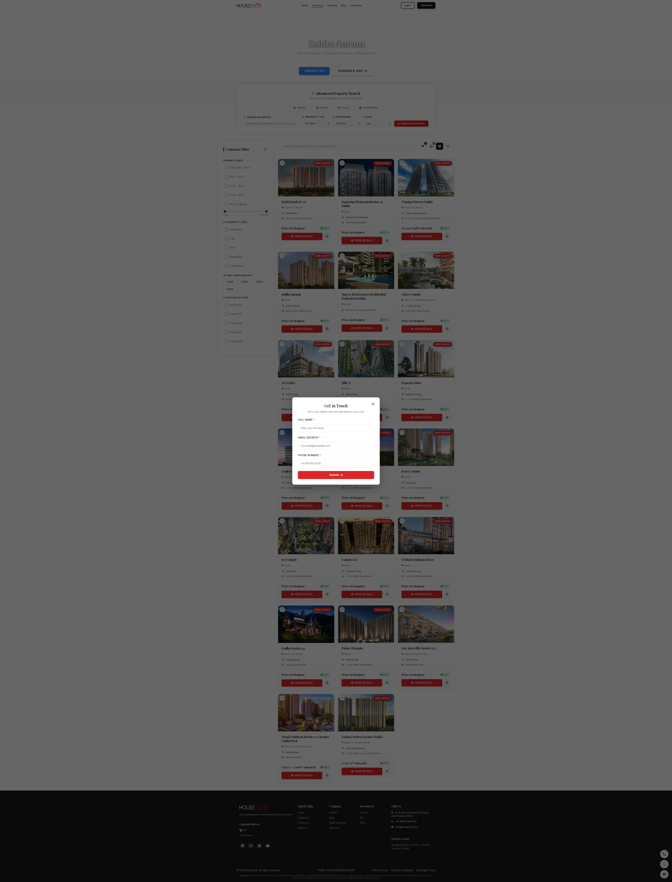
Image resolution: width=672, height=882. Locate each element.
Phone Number (309, 455)
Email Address (309, 437)
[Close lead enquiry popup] (373, 404)
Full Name (306, 419)
